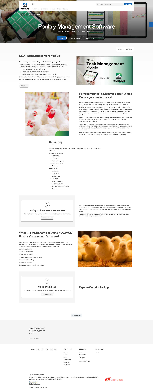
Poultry (66, 352)
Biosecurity (67, 364)
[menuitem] (36, 9)
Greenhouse (67, 359)
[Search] (97, 4)
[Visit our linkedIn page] (46, 349)
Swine (65, 354)
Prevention (67, 362)
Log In (97, 352)
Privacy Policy (33, 382)
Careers (81, 352)
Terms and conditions (82, 358)
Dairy (65, 357)
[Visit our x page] (51, 349)
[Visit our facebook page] (38, 349)
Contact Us (82, 354)
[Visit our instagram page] (42, 349)
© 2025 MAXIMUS (84, 361)
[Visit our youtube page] (55, 349)
